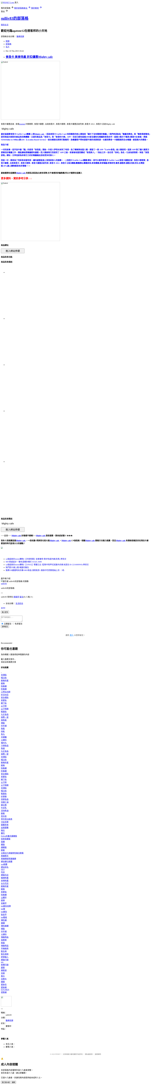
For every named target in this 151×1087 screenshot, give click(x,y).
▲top (3, 608)
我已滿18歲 (6, 1082)
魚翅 (3, 748)
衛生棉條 (4, 954)
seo (2, 962)
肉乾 (3, 731)
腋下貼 (4, 703)
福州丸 (4, 743)
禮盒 (3, 723)
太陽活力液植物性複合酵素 (12, 853)
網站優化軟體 (6, 862)
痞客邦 (16, 597)
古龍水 (4, 979)
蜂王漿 (4, 805)
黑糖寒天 (4, 856)
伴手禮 (4, 726)
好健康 (4, 796)
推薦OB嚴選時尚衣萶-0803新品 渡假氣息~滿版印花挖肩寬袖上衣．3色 (35, 570)
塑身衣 (4, 985)
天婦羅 (4, 737)
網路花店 (4, 875)
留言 (21, 597)
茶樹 (3, 973)
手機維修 (4, 948)
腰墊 (3, 845)
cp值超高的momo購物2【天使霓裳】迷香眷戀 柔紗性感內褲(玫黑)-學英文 (36, 559)
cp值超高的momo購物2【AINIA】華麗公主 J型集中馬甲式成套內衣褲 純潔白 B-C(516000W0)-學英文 (47, 565)
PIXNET (58, 1054)
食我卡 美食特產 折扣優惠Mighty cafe (29, 56)
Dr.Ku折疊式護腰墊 (9, 836)
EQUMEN (5, 990)
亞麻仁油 (4, 802)
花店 (3, 872)
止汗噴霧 (4, 709)
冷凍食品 (4, 746)
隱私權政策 (89, 1054)
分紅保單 (4, 822)
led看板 (4, 917)
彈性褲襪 (4, 926)
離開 (13, 1082)
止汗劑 (4, 706)
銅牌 (3, 900)
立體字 (4, 898)
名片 (7, 47)
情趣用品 (4, 937)
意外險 (4, 816)
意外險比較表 (6, 819)
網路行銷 (4, 960)
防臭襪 (4, 689)
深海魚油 (4, 811)
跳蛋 (3, 943)
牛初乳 (4, 808)
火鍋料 (4, 740)
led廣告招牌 (6, 906)
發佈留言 (5, 626)
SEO (3, 869)
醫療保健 (20, 36)
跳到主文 (4, 25)
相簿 (7, 41)
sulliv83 (4, 584)
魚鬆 (3, 729)
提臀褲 (4, 992)
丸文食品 (4, 714)
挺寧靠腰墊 (5, 839)
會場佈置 (4, 881)
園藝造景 (4, 825)
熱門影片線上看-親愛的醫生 (17, 567)
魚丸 (3, 734)
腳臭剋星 (4, 681)
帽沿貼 (4, 678)
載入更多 (5, 612)
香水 (3, 976)
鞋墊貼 (4, 712)
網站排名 (4, 867)
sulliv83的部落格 (14, 18)
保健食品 (4, 799)
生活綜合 (19, 603)
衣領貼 (4, 675)
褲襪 (3, 923)
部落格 (8, 44)
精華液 (4, 970)
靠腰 (3, 842)
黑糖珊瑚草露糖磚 (8, 859)
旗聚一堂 (4, 717)
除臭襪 (4, 686)
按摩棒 (4, 940)
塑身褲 (4, 987)
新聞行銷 (4, 965)
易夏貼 (4, 700)
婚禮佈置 (4, 878)
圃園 (3, 982)
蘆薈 (3, 968)
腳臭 (3, 683)
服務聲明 (98, 1054)
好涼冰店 (4, 695)
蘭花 (3, 833)
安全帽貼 (4, 698)
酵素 (3, 813)
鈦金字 (4, 915)
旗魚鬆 (4, 720)
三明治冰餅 (5, 692)
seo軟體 (4, 864)
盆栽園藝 (4, 828)
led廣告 (4, 912)
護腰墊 (4, 847)
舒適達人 (4, 957)
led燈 (3, 909)
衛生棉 (4, 951)
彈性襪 (4, 920)
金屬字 (4, 903)
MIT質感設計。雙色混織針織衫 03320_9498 (24, 562)
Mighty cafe (21, 541)
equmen (22, 124)
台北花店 (4, 883)
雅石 (3, 830)
